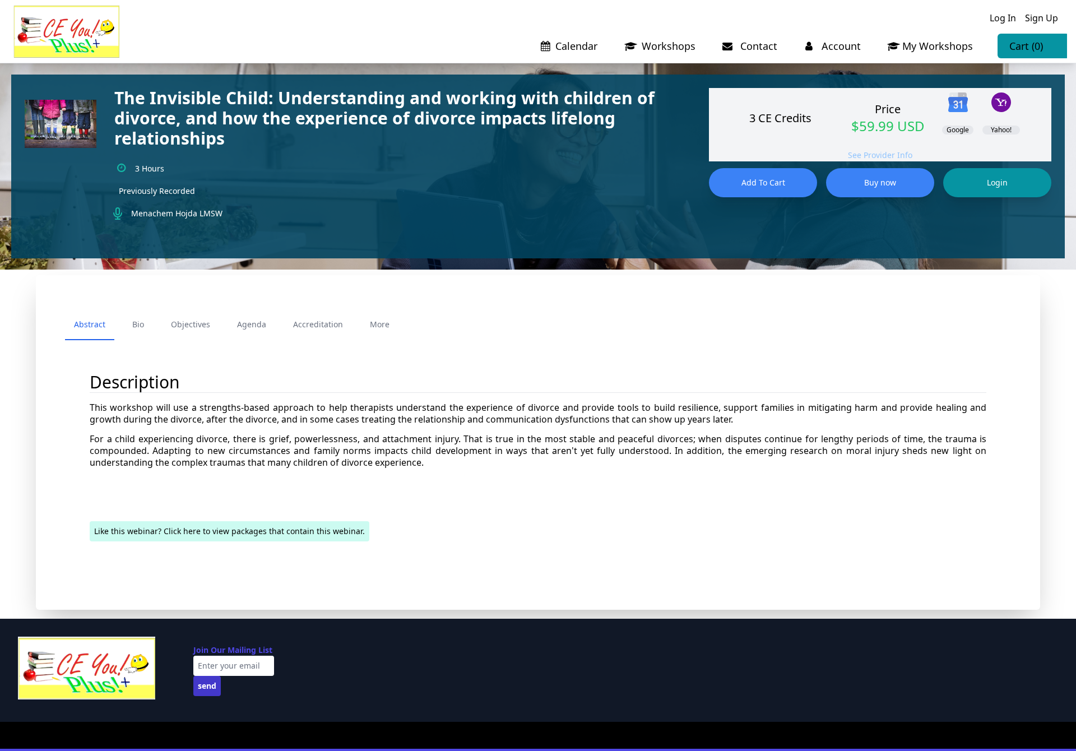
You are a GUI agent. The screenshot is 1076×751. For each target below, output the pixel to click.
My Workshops (937, 46)
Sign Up (1041, 18)
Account (840, 46)
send (207, 685)
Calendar (576, 46)
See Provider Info (880, 155)
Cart (1026, 46)
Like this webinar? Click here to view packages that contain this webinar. (229, 531)
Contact (757, 46)
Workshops (667, 46)
